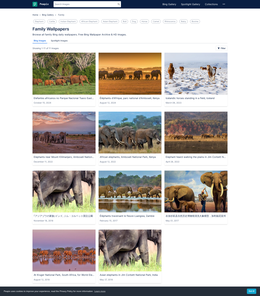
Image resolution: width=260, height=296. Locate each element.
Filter (223, 48)
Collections (211, 4)
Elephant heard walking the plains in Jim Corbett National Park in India (196, 156)
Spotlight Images (59, 40)
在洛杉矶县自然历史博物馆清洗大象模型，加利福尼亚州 (196, 215)
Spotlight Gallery (190, 4)
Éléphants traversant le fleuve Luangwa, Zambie (127, 215)
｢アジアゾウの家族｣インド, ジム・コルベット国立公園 (63, 215)
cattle (52, 21)
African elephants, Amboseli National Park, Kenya (128, 156)
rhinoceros (170, 21)
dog (134, 21)
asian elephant (110, 21)
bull (124, 21)
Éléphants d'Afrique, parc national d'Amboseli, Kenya (129, 98)
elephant (39, 21)
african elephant (89, 21)
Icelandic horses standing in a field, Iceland (190, 98)
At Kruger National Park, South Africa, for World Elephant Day (64, 274)
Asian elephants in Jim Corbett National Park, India (129, 274)
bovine (195, 21)
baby (183, 21)
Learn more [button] (99, 291)
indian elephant (68, 21)
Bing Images (40, 40)
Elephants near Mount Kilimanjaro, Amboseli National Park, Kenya (64, 156)
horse (144, 21)
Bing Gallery (169, 4)
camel (156, 21)
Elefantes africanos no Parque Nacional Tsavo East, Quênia (64, 98)
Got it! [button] (251, 291)
